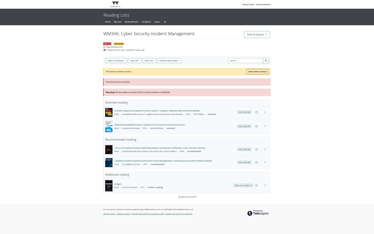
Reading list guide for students (178, 214)
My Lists (117, 21)
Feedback (146, 21)
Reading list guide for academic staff (148, 214)
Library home (109, 214)
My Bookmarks (131, 21)
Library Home (249, 4)
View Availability (243, 185)
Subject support (123, 214)
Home (108, 21)
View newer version (257, 71)
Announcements (263, 4)
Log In (157, 21)
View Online (244, 112)
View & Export (255, 34)
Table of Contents (115, 60)
